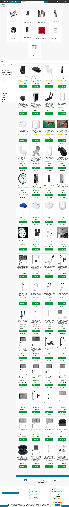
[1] (51, 2)
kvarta (6, 1)
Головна (2, 4)
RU (67, 1)
